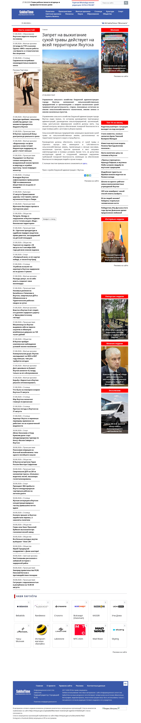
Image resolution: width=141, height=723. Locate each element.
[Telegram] (90, 175)
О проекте (51, 686)
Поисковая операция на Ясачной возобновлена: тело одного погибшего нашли (25, 452)
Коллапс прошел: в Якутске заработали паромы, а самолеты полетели (24, 517)
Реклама (79, 686)
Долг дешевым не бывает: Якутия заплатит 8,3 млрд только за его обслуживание (25, 370)
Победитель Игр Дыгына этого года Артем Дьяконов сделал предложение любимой (114, 210)
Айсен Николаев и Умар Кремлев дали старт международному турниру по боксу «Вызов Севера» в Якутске (26, 438)
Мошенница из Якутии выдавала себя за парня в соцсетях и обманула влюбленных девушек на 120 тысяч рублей (25, 329)
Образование (93, 14)
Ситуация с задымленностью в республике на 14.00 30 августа (26, 584)
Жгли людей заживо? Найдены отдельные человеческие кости (110, 200)
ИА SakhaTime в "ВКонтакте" (116, 23)
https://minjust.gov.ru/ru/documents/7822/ (70, 716)
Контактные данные (96, 686)
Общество (107, 14)
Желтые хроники (83, 11)
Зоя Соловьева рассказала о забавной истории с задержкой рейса (25, 560)
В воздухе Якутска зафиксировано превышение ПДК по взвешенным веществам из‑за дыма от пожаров (26, 182)
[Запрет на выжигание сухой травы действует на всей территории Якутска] (70, 70)
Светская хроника (53, 14)
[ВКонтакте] (85, 175)
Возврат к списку (49, 219)
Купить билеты (52, 16)
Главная (39, 686)
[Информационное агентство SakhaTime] (26, 12)
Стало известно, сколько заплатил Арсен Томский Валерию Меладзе (112, 136)
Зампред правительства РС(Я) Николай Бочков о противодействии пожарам (26, 572)
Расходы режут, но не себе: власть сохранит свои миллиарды (24, 281)
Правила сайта (65, 686)
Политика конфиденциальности (45, 702)
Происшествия (65, 11)
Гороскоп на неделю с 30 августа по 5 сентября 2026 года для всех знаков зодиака (26, 247)
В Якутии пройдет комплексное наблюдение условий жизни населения (24, 344)
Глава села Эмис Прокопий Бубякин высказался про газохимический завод (24, 529)
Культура (110, 11)
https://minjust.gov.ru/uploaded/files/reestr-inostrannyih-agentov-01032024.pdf (57, 711)
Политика (50, 11)
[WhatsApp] (88, 175)
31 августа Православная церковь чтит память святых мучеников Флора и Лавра (25, 196)
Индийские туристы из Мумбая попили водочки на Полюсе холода (113, 174)
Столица (98, 11)
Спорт (120, 11)
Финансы (69, 14)
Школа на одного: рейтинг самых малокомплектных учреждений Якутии (112, 184)
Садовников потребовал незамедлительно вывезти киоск (25, 63)
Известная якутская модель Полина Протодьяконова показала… (113, 145)
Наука (80, 14)
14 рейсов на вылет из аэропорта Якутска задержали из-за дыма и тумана (26, 269)
